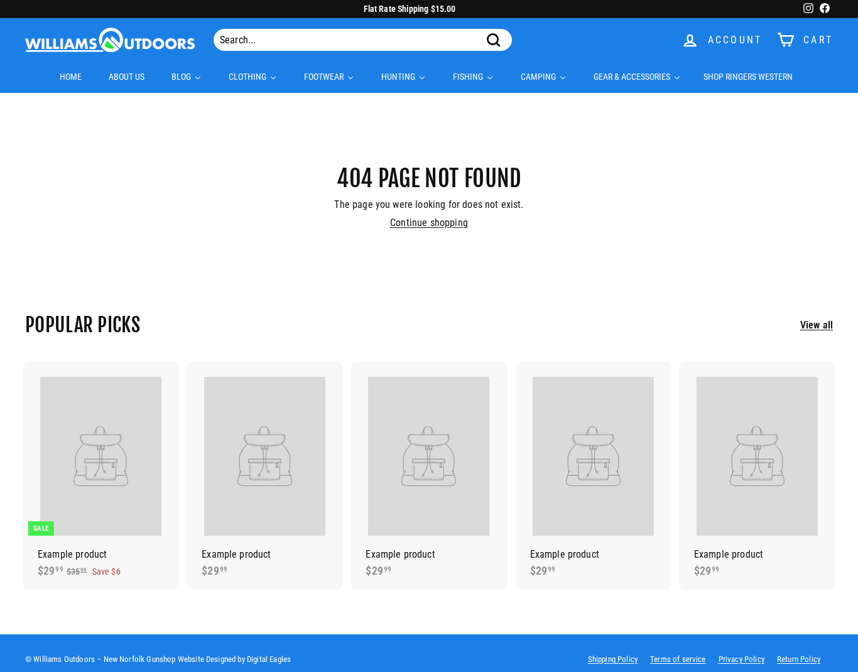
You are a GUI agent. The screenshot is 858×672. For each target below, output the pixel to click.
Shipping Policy (613, 659)
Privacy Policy (741, 659)
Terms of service (678, 659)
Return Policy (798, 659)
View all (816, 325)
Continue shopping (429, 223)
